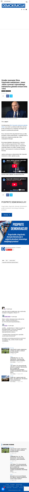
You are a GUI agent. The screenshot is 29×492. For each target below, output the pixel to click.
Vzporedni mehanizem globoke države (10, 262)
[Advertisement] (14, 44)
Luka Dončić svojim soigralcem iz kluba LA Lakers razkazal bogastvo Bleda (18, 351)
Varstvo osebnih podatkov (8, 486)
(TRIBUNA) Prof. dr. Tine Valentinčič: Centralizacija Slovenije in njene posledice (17, 359)
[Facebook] (22, 9)
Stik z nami (22, 486)
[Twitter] (24, 9)
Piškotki (17, 486)
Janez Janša (12, 260)
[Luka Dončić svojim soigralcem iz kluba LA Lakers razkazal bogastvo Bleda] (5, 350)
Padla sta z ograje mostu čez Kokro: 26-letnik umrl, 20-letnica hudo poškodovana (18, 379)
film (7, 260)
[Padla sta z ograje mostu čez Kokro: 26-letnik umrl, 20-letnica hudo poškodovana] (5, 378)
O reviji (7, 484)
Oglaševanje (8, 487)
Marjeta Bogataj (13, 362)
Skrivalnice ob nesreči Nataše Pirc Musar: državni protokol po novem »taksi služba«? (18, 477)
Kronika (11, 375)
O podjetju (12, 484)
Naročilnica (15, 487)
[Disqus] (14, 285)
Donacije (21, 487)
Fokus (3, 90)
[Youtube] (26, 9)
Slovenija (8, 90)
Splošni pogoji (19, 484)
